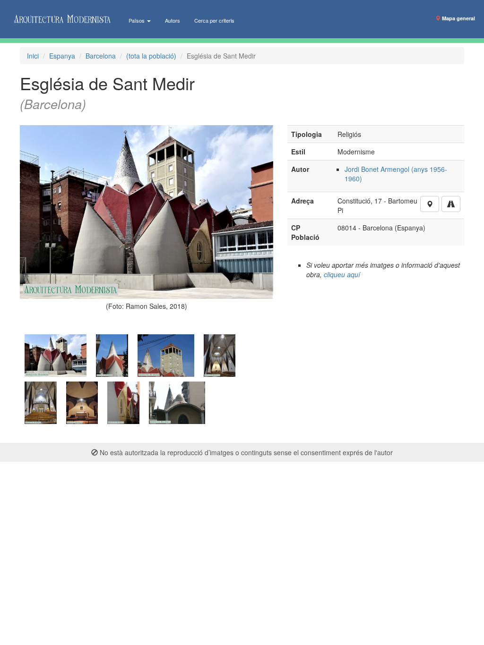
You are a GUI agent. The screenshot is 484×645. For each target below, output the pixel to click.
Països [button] (137, 20)
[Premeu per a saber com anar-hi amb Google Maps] (450, 204)
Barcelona (101, 55)
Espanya (62, 55)
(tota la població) (151, 55)
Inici (33, 55)
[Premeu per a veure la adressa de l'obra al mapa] (429, 204)
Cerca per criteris (214, 20)
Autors (172, 20)
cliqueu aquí (342, 274)
